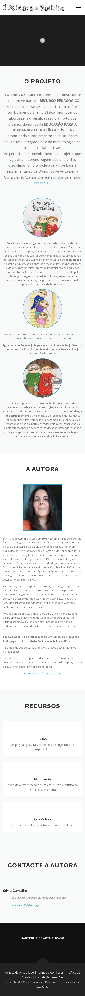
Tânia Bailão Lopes (51, 673)
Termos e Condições (50, 972)
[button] (76, 5)
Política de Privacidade (19, 972)
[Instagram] (42, 947)
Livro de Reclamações (49, 977)
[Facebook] (31, 947)
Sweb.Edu (42, 987)
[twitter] (54, 947)
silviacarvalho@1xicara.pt (26, 905)
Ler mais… (42, 182)
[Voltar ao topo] (43, 963)
